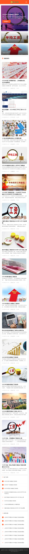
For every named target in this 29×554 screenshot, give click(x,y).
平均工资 (13, 117)
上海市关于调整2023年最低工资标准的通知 (14, 520)
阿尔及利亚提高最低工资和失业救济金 (13, 330)
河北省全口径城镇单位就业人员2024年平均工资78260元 (15, 492)
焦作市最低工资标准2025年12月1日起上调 (14, 249)
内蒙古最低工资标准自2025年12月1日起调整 (14, 508)
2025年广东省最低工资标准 (10, 484)
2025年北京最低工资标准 (10, 500)
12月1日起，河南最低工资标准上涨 (12, 438)
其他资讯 (13, 144)
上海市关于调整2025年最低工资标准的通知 (14, 517)
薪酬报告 (13, 171)
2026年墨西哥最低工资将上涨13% (12, 411)
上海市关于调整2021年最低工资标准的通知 (14, 524)
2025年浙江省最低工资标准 (10, 481)
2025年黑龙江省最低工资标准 (10, 303)
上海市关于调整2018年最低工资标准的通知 (14, 531)
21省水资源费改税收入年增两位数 (12, 138)
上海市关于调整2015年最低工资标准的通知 (14, 539)
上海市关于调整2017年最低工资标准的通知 (14, 535)
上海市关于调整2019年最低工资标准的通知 (14, 528)
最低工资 (13, 88)
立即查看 (6, 21)
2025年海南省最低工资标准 (10, 384)
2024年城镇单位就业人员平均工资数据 (13, 165)
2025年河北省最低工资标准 (10, 357)
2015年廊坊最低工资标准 (9, 276)
